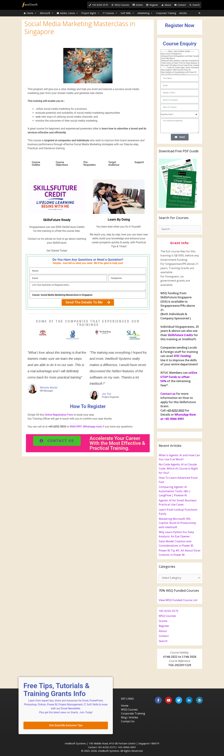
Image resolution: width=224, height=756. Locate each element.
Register (153, 4)
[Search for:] (180, 229)
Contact (182, 4)
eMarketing (143, 13)
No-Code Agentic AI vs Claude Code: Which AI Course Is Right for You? (178, 468)
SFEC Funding (182, 356)
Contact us (167, 394)
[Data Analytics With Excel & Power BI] (178, 70)
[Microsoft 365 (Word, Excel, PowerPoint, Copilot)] (178, 65)
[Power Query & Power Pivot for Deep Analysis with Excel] (178, 63)
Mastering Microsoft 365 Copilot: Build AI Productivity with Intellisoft (177, 523)
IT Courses (108, 13)
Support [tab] (139, 162)
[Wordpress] (199, 700)
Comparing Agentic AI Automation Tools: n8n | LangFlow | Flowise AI (175, 491)
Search (196, 4)
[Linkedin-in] (189, 700)
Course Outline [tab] (36, 163)
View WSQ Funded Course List (178, 600)
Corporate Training (166, 13)
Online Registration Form (59, 414)
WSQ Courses (122, 4)
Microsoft (45, 13)
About (168, 4)
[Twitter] (178, 700)
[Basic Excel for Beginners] (178, 54)
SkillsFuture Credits (180, 335)
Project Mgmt (88, 13)
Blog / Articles (129, 717)
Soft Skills (126, 13)
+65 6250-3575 (100, 4)
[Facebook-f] (158, 700)
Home (30, 13)
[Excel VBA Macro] (178, 58)
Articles (183, 13)
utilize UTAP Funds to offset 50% (178, 377)
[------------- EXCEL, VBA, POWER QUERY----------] (178, 51)
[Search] (199, 13)
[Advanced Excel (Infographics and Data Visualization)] (178, 56)
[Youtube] (168, 700)
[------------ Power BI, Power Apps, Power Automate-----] (178, 68)
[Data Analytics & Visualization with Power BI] (178, 72)
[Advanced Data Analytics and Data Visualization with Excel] (178, 61)
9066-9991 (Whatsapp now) (85, 426)
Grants (139, 4)
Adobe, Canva (67, 13)
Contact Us (127, 721)
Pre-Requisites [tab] (89, 163)
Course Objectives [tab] (62, 163)
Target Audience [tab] (113, 163)
